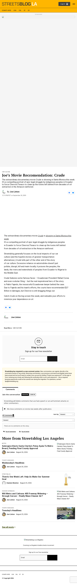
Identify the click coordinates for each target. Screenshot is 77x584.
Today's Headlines (8, 460)
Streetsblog (6, 474)
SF (24, 10)
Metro (4, 443)
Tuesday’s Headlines (11, 510)
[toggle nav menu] (74, 3)
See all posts (8, 527)
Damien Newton (13, 483)
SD (29, 10)
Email (23, 359)
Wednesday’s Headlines (13, 463)
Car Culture (6, 172)
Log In (62, 4)
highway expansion (8, 491)
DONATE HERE (6, 10)
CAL (20, 10)
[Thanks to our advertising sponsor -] (38, 91)
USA (15, 10)
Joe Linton (14, 192)
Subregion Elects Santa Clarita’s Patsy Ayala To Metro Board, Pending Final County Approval (27, 447)
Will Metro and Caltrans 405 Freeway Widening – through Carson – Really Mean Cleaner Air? (25, 494)
